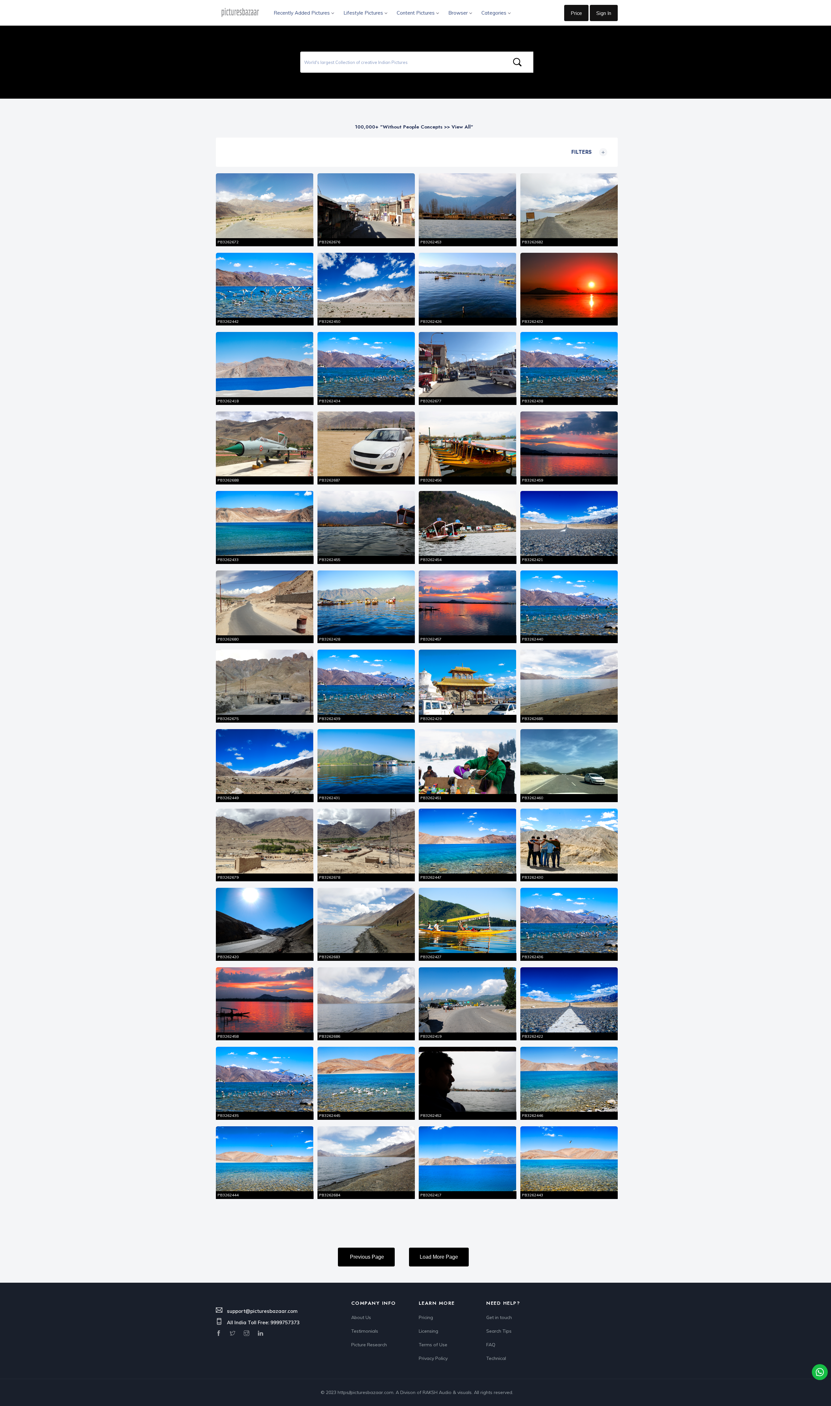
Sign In (603, 13)
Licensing (428, 1331)
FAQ (490, 1345)
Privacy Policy (433, 1358)
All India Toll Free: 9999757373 (263, 1322)
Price (576, 13)
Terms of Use (433, 1345)
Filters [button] (588, 152)
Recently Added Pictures (302, 13)
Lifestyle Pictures (363, 13)
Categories (493, 13)
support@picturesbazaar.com (262, 1311)
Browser (458, 13)
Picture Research (369, 1345)
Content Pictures (416, 13)
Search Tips (499, 1331)
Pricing (426, 1317)
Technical (496, 1358)
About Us (361, 1317)
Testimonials (364, 1331)
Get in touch (499, 1317)
